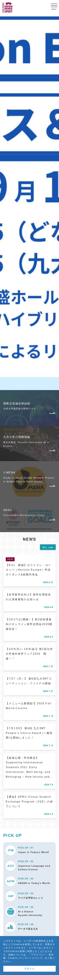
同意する (29, 968)
